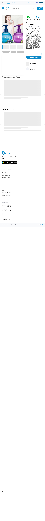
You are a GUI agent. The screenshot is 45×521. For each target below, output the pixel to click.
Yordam (13, 2)
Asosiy (3, 12)
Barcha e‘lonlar (38, 77)
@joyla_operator (5, 214)
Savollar (3, 190)
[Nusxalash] (36, 17)
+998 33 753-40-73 (6, 217)
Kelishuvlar (29, 2)
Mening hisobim (5, 172)
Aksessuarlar (8, 12)
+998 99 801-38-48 (6, 210)
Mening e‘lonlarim (6, 175)
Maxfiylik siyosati (6, 195)
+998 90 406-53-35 (6, 206)
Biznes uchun (8, 2)
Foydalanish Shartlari (6, 192)
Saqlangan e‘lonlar (6, 177)
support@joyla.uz (6, 219)
